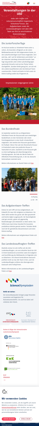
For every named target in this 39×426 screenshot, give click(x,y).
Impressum (15, 423)
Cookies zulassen (8, 419)
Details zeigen (26, 419)
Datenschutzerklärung (9, 407)
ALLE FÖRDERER (6, 376)
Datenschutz (27, 423)
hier (32, 163)
